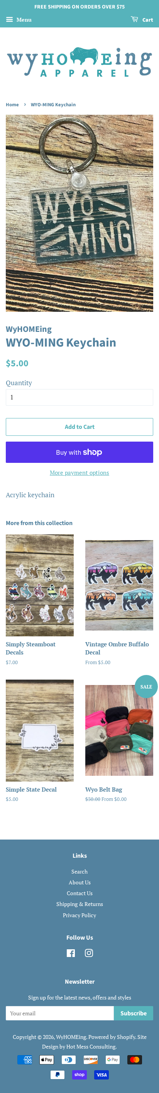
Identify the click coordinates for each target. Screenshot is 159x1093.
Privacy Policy (79, 915)
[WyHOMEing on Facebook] (70, 954)
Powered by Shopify (111, 1036)
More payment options (79, 472)
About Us (80, 882)
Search (79, 871)
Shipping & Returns (79, 904)
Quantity (19, 382)
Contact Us (80, 893)
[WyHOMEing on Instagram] (89, 954)
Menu (23, 19)
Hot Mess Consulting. (91, 1046)
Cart (147, 20)
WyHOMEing (71, 1036)
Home (12, 104)
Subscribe (133, 1013)
